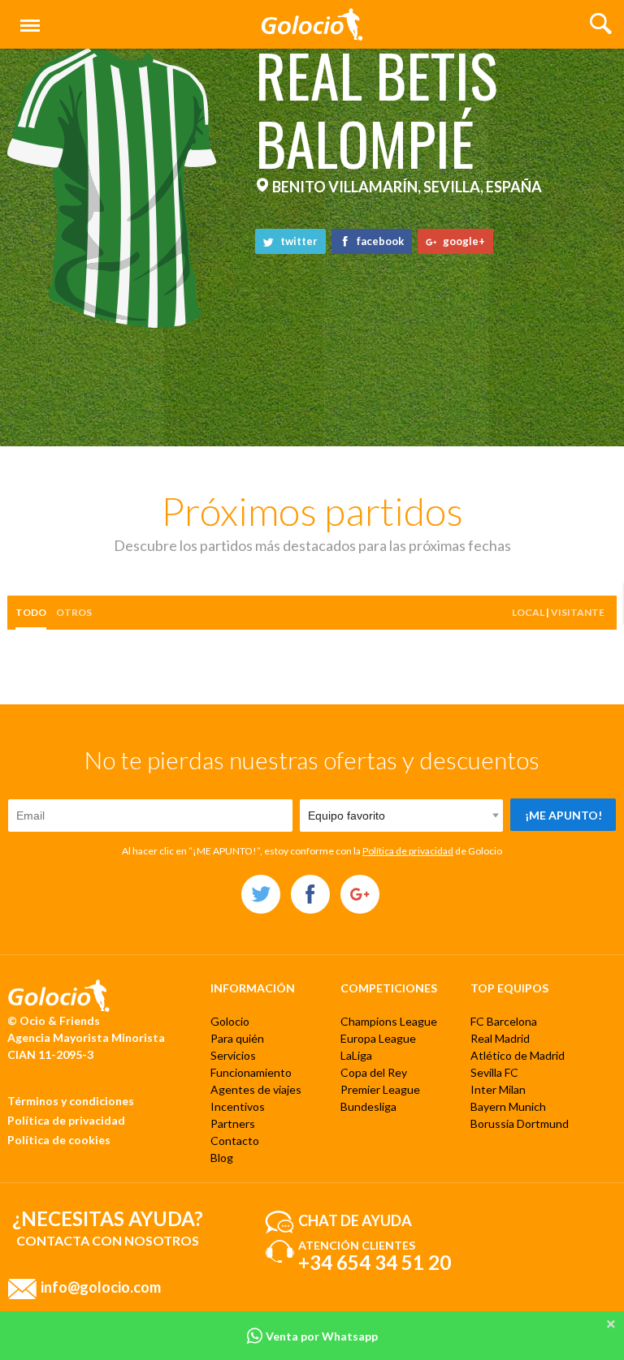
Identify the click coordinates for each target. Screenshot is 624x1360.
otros (74, 612)
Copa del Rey (373, 1072)
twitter (298, 241)
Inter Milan (498, 1089)
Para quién (237, 1038)
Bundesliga (368, 1106)
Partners (232, 1123)
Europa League (378, 1038)
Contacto (234, 1140)
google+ (462, 241)
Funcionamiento (251, 1072)
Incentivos (237, 1106)
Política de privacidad (407, 851)
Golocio (229, 1021)
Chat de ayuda (355, 1220)
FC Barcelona (503, 1021)
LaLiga (356, 1055)
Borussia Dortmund (519, 1123)
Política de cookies (58, 1140)
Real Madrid (500, 1038)
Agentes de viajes (255, 1089)
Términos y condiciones (70, 1101)
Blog (221, 1157)
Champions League (388, 1021)
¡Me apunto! (563, 815)
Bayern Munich (508, 1106)
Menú (26, 17)
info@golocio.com (101, 1286)
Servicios (233, 1055)
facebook (379, 241)
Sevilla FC (494, 1072)
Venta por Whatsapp (320, 1336)
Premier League (380, 1089)
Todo (30, 612)
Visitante (577, 612)
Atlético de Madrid (517, 1055)
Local (528, 612)
